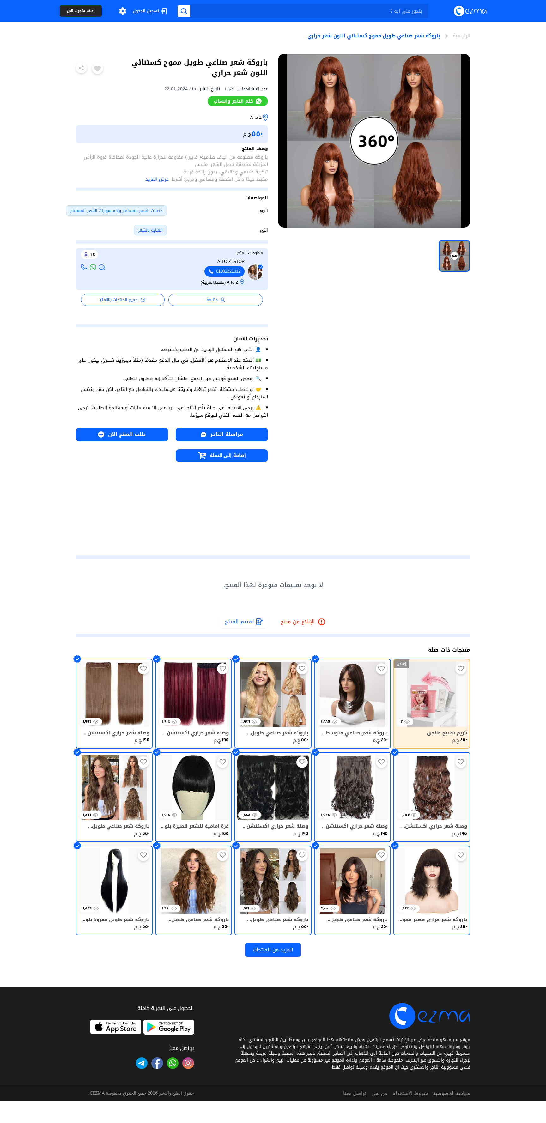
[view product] (454, 256)
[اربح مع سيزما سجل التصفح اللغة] (122, 11)
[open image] (374, 141)
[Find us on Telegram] (142, 1063)
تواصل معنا (354, 1093)
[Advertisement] (172, 506)
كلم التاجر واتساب (233, 101)
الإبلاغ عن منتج (303, 622)
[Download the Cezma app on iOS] (115, 1027)
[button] (122, 11)
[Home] (470, 11)
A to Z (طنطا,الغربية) (219, 282)
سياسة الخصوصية (451, 1093)
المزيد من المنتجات (273, 950)
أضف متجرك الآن (80, 11)
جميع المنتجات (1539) (119, 300)
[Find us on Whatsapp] (173, 1063)
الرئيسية (461, 36)
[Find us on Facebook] (157, 1063)
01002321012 (228, 271)
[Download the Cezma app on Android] (168, 1027)
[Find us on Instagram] (188, 1063)
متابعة (212, 300)
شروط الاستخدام (410, 1093)
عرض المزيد (157, 179)
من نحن (379, 1093)
